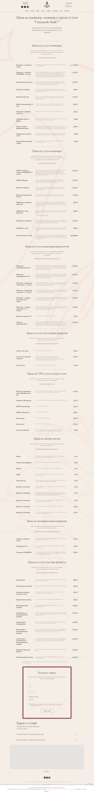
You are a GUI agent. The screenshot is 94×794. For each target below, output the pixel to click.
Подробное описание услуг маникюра (47, 57)
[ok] (47, 778)
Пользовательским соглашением (67, 789)
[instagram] (28, 7)
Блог (61, 10)
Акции (43, 10)
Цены (38, 10)
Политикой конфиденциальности (54, 789)
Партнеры (66, 10)
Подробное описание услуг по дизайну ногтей (47, 449)
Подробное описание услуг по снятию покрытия (47, 343)
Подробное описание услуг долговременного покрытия (47, 531)
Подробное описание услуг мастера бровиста (47, 572)
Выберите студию (33, 696)
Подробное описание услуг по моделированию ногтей (47, 258)
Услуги (32, 10)
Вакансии (55, 10)
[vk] (45, 778)
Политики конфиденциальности (47, 705)
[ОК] (25, 7)
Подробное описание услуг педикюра (47, 163)
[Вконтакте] (22, 7)
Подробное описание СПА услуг (47, 384)
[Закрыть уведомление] (93, 786)
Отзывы (49, 10)
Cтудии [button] (27, 10)
